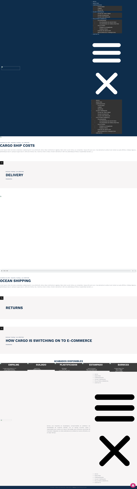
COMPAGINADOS (99, 377)
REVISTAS (100, 10)
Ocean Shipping (15, 281)
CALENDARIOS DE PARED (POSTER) (109, 24)
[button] (106, 68)
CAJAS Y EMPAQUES (100, 379)
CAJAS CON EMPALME (104, 17)
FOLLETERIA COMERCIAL (101, 381)
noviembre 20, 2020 (5, 142)
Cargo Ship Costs (17, 145)
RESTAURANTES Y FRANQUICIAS (107, 32)
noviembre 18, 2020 (5, 277)
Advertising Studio (79, 487)
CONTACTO (96, 34)
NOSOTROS (96, 3)
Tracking (18, 142)
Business (13, 142)
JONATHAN (25, 142)
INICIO (94, 1)
